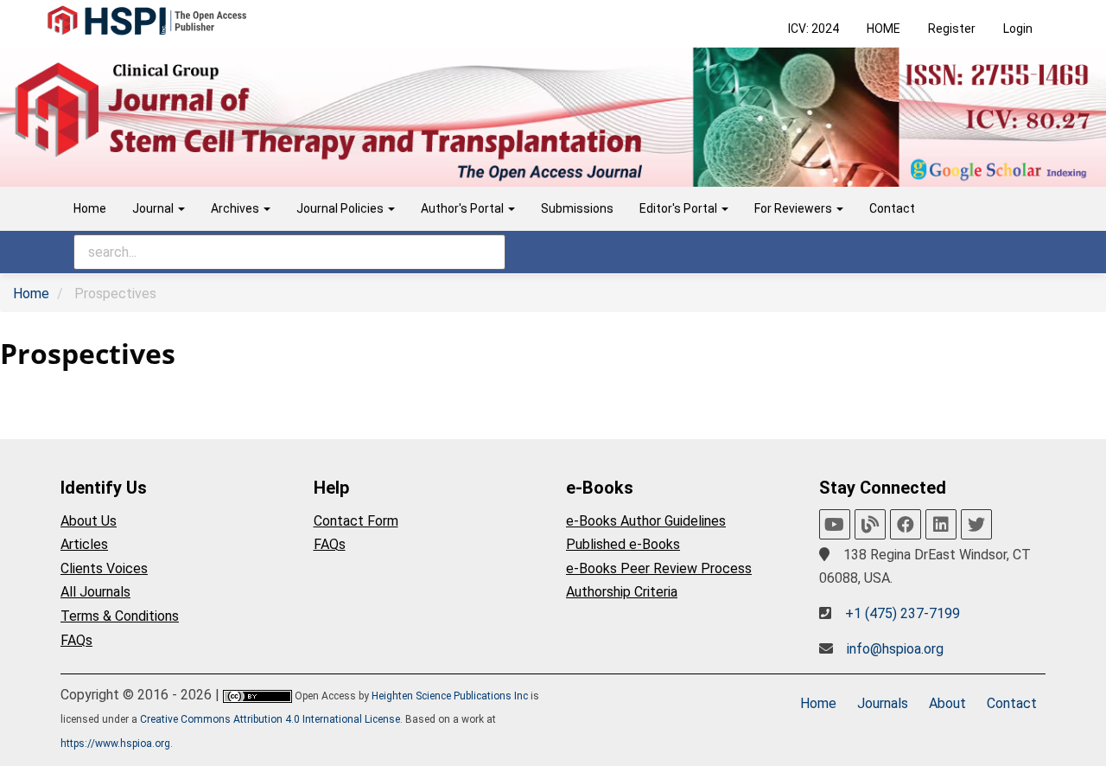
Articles (84, 544)
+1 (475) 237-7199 (902, 613)
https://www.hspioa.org (115, 743)
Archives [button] (236, 208)
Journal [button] (154, 208)
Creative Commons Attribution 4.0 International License (270, 719)
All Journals (95, 592)
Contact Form (356, 521)
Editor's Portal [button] (679, 208)
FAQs (76, 640)
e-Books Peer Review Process (659, 568)
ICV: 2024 (813, 28)
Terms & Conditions (119, 616)
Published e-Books (623, 544)
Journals (882, 703)
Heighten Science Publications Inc (450, 696)
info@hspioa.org (895, 649)
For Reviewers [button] (794, 208)
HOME (883, 28)
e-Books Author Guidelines (646, 521)
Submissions (577, 208)
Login (1018, 28)
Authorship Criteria (621, 592)
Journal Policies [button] (341, 208)
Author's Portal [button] (463, 208)
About (947, 703)
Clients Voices (104, 568)
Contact (892, 208)
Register (952, 28)
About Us (88, 521)
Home (89, 208)
